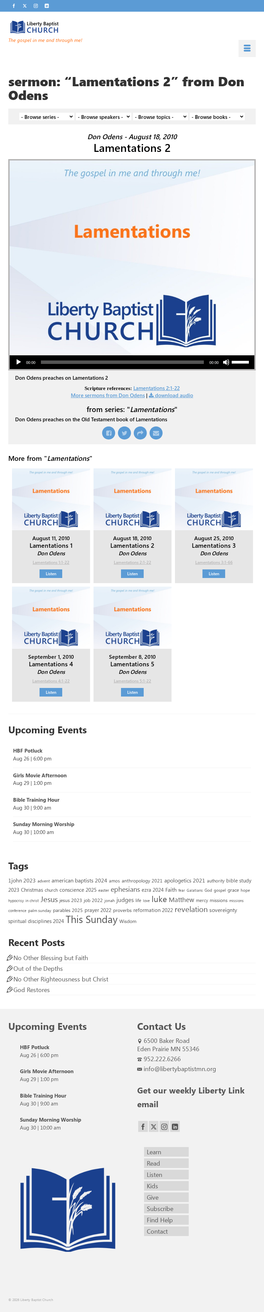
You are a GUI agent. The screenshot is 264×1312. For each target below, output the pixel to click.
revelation (191, 909)
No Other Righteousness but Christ (60, 979)
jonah (109, 900)
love (146, 900)
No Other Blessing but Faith (50, 958)
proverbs (122, 910)
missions (219, 900)
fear (181, 890)
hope (245, 890)
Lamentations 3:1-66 (214, 562)
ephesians (125, 889)
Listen (51, 573)
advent (43, 880)
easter (103, 890)
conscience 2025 (78, 889)
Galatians (195, 890)
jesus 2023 (70, 900)
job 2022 (93, 900)
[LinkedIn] (175, 1126)
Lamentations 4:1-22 (51, 680)
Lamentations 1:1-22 (51, 562)
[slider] (241, 361)
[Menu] (247, 48)
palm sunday (39, 910)
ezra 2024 (153, 889)
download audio (174, 395)
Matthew (181, 899)
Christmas (32, 889)
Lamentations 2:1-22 (156, 388)
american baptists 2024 (79, 880)
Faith (171, 889)
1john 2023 (22, 880)
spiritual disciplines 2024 (36, 921)
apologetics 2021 (184, 880)
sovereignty (223, 909)
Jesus (49, 899)
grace (233, 890)
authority (215, 880)
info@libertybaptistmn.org (180, 1069)
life (138, 900)
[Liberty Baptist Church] (132, 27)
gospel (220, 890)
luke (159, 898)
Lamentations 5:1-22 (132, 680)
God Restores (31, 990)
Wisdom (127, 921)
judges (125, 899)
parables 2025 (68, 910)
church (51, 890)
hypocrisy (16, 900)
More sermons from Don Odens (108, 395)
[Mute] (226, 362)
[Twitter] (153, 1126)
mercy (202, 900)
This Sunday (92, 918)
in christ (32, 900)
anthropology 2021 (142, 880)
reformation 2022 (153, 909)
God (208, 890)
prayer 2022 (98, 910)
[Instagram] (164, 1126)
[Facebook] (143, 1126)
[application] (132, 362)
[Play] (18, 362)
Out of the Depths (38, 968)
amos (114, 880)
